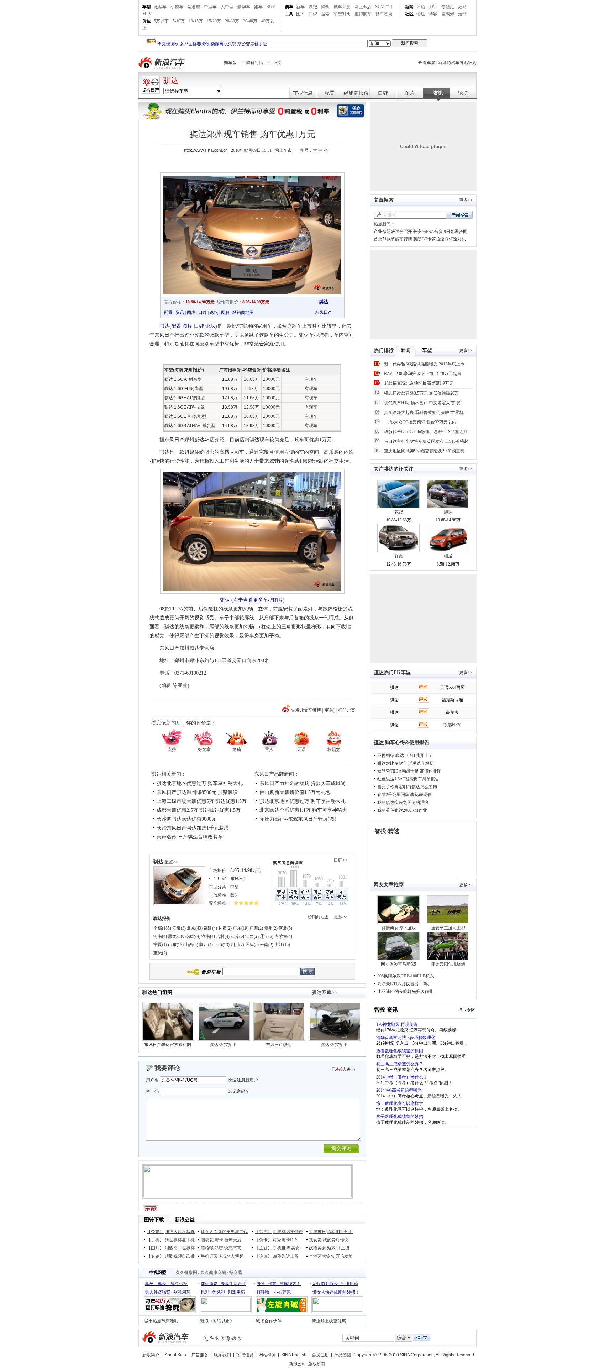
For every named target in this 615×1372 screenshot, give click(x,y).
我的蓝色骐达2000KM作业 (402, 810)
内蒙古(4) (283, 936)
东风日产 (323, 312)
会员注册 (320, 1354)
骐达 (170, 80)
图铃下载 (154, 1219)
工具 (289, 13)
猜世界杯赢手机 (180, 1239)
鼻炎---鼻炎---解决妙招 (166, 1283)
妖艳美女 (317, 1248)
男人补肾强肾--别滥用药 (167, 1292)
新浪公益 (185, 1219)
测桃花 (207, 1239)
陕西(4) (206, 944)
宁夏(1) (160, 944)
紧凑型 (193, 6)
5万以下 (161, 21)
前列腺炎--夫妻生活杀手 (223, 1283)
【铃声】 (263, 1231)
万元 (245, 870)
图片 (410, 93)
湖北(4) (193, 936)
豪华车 (243, 6)
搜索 (325, 13)
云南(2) (266, 944)
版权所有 (316, 1363)
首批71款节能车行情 (393, 239)
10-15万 (196, 21)
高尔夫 (452, 712)
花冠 (398, 512)
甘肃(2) (225, 928)
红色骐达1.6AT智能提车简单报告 (408, 778)
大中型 (227, 6)
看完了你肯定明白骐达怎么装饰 (407, 786)
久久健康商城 (213, 1272)
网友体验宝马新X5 (398, 964)
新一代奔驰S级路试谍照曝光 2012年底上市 (424, 364)
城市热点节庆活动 (161, 1321)
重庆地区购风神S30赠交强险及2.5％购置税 (424, 450)
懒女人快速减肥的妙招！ (335, 1292)
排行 (433, 6)
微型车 (160, 6)
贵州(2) (271, 928)
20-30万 (232, 21)
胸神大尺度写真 (180, 1231)
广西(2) (256, 928)
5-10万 (179, 21)
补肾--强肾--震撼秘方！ (279, 1283)
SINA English (293, 1354)
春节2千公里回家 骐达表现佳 (404, 794)
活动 (462, 13)
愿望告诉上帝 (286, 1256)
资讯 (438, 93)
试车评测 (342, 6)
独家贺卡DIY (285, 1239)
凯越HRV (452, 724)
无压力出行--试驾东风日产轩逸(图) (297, 819)
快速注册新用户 (243, 1079)
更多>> (340, 916)
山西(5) (191, 944)
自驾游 (447, 13)
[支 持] (172, 738)
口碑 (313, 13)
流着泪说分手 (340, 1231)
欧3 (233, 895)
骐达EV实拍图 (223, 1044)
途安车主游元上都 (448, 927)
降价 (325, 6)
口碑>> (340, 860)
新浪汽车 (162, 63)
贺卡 (219, 1239)
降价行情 (254, 62)
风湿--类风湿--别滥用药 (223, 1292)
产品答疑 (342, 1354)
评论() (329, 710)
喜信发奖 (344, 1256)
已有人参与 (343, 1069)
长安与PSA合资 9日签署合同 (440, 231)
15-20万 (214, 21)
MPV (147, 13)
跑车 (258, 6)
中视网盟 (157, 1272)
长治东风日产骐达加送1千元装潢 (193, 828)
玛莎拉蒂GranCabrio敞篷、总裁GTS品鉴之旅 (426, 431)
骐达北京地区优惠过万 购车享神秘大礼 (200, 783)
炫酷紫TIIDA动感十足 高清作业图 (409, 771)
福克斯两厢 (452, 699)
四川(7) (237, 944)
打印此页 (346, 710)
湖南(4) (208, 936)
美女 (295, 1248)
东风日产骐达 (278, 1044)
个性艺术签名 (322, 1256)
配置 (330, 93)
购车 (289, 6)
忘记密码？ (238, 1091)
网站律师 (267, 1354)
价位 (146, 21)
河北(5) (285, 928)
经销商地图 (243, 312)
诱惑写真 (232, 1248)
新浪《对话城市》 (217, 1321)
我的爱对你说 (335, 1239)
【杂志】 (155, 1231)
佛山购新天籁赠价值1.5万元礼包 (295, 792)
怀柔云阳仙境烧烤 (448, 964)
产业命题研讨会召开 (393, 231)
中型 (234, 886)
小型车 (176, 6)
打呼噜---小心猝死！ (276, 1292)
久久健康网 (186, 1272)
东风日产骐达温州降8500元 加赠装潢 (197, 792)
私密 (219, 1248)
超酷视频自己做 (180, 1256)
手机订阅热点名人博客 (222, 1256)
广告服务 (200, 1354)
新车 (300, 6)
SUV (271, 6)
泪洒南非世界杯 (180, 1248)
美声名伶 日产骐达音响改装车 (190, 837)
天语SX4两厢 (452, 687)
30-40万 (250, 21)
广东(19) (240, 928)
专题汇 (447, 6)
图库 (300, 13)
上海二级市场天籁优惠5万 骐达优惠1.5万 (202, 801)
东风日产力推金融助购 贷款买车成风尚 (302, 783)
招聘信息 (244, 1354)
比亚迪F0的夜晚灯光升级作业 (405, 991)
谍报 (313, 6)
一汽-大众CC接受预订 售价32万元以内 (420, 422)
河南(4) (160, 936)
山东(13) (176, 944)
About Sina (175, 1354)
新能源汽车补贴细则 (457, 62)
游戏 (331, 1248)
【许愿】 (263, 1256)
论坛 (420, 13)
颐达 (448, 512)
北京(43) (195, 928)
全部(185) (162, 928)
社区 (409, 13)
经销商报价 (356, 93)
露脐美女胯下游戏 (399, 927)
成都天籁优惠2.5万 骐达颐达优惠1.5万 (199, 810)
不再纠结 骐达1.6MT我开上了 (405, 755)
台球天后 (232, 1239)
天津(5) (252, 944)
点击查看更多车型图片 (258, 600)
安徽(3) (179, 928)
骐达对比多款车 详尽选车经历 (405, 763)
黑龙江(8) (177, 936)
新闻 (409, 6)
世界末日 (317, 1231)
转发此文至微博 (306, 710)
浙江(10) (282, 944)
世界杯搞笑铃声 (288, 1231)
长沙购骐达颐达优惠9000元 (186, 819)
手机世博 (281, 1248)
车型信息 (303, 93)
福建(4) (210, 928)
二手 (389, 6)
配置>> (171, 861)
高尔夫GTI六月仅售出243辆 (403, 983)
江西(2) (252, 936)
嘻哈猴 (207, 1248)
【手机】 (155, 1239)
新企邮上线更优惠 (329, 1321)
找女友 (315, 1239)
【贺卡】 (263, 1239)
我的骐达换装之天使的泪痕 (403, 802)
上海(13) (222, 944)
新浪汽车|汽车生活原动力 (222, 1338)
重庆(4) (160, 952)
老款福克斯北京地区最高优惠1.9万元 (418, 383)
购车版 (230, 62)
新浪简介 (150, 1354)
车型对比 (342, 13)
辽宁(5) (266, 936)
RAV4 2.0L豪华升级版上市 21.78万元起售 (422, 373)
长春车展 (426, 62)
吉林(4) (223, 936)
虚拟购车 (363, 13)
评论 (420, 6)
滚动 (462, 6)
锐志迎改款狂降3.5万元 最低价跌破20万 (421, 393)
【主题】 (263, 1248)
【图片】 (155, 1248)
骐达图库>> (324, 992)
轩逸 (398, 556)
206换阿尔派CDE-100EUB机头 (405, 975)
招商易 (235, 1272)
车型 (146, 6)
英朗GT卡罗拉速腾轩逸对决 (439, 239)
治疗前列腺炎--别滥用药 (335, 1283)
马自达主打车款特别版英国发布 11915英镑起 (426, 441)
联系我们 (222, 1354)
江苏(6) (237, 936)
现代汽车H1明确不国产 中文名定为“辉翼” (423, 402)
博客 (433, 13)
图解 (225, 312)
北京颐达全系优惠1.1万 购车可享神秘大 (303, 810)
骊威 (448, 556)
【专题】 (155, 1256)
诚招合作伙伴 (269, 1321)
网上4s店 (362, 6)
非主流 (343, 1248)
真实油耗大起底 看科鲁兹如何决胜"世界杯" (425, 412)
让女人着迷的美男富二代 (224, 1231)
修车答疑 (384, 13)
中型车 (210, 6)
